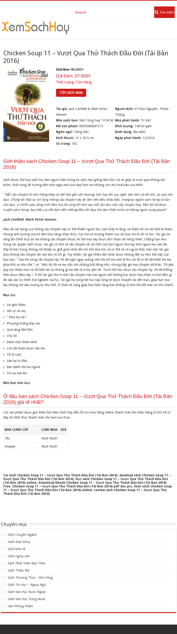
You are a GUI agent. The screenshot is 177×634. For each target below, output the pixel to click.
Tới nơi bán (71, 93)
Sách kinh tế (16, 549)
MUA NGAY (49, 438)
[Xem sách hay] (35, 27)
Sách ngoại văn (19, 556)
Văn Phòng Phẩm (20, 606)
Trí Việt (146, 120)
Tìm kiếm (167, 12)
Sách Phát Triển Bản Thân (26, 563)
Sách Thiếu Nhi (19, 570)
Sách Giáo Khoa (19, 542)
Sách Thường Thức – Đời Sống (30, 577)
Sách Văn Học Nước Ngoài (26, 592)
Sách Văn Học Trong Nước (27, 599)
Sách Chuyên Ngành (22, 535)
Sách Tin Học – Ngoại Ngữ (27, 585)
